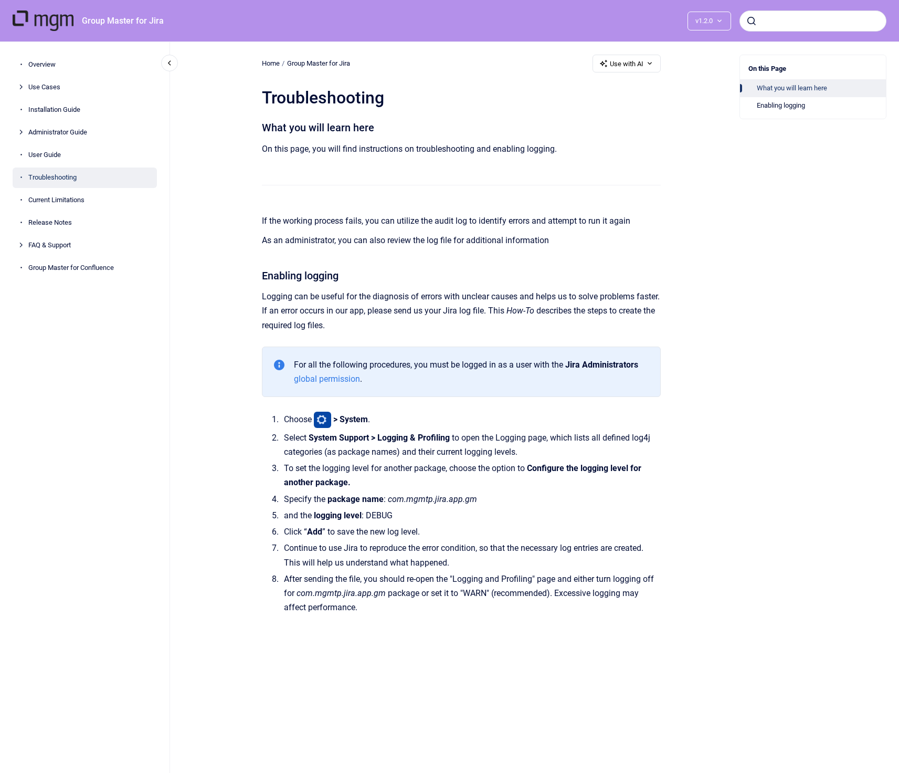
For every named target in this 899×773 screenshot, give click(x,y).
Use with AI (626, 64)
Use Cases (44, 87)
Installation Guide (54, 110)
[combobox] (813, 21)
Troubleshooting (52, 178)
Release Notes (50, 223)
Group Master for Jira (123, 21)
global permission (327, 379)
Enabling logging (781, 105)
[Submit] (751, 21)
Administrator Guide (57, 133)
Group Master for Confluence (71, 268)
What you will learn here (792, 88)
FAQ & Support (49, 245)
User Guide (44, 155)
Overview (42, 65)
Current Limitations (56, 200)
